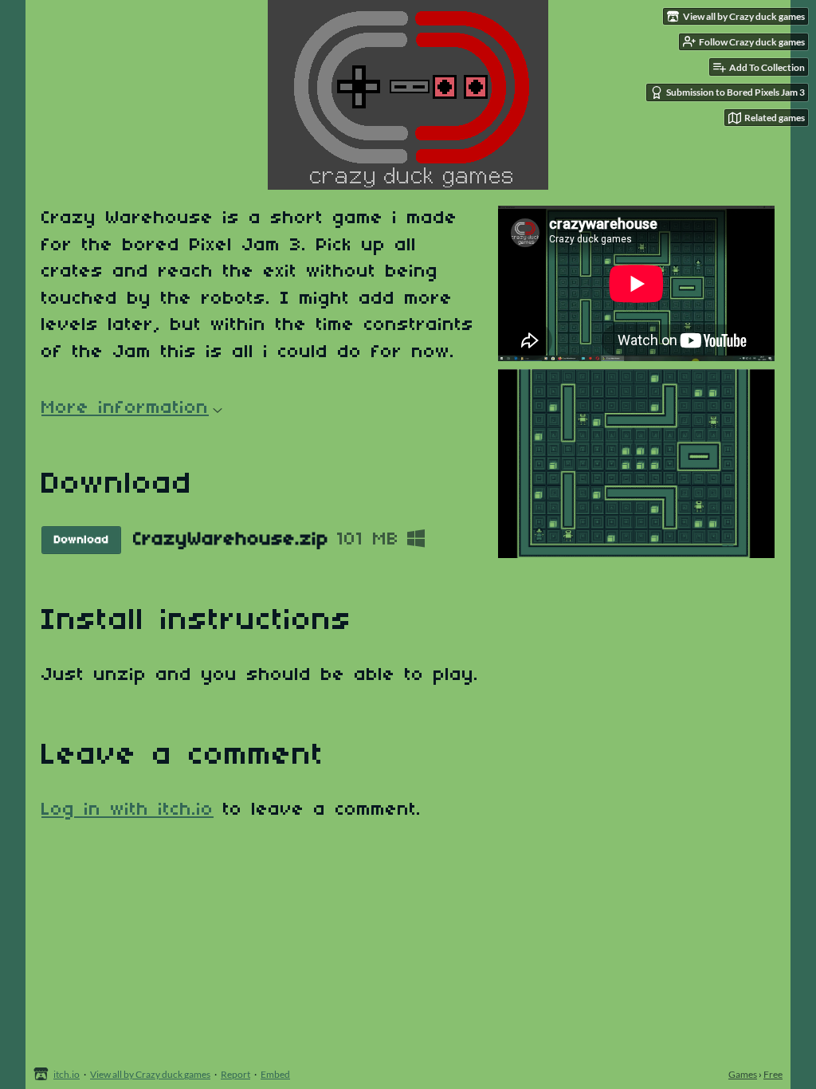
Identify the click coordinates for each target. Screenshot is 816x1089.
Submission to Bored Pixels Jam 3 (735, 92)
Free (773, 1074)
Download (81, 540)
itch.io (66, 1074)
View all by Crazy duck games (150, 1074)
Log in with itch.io (127, 810)
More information (125, 408)
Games (742, 1074)
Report (235, 1074)
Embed (275, 1074)
